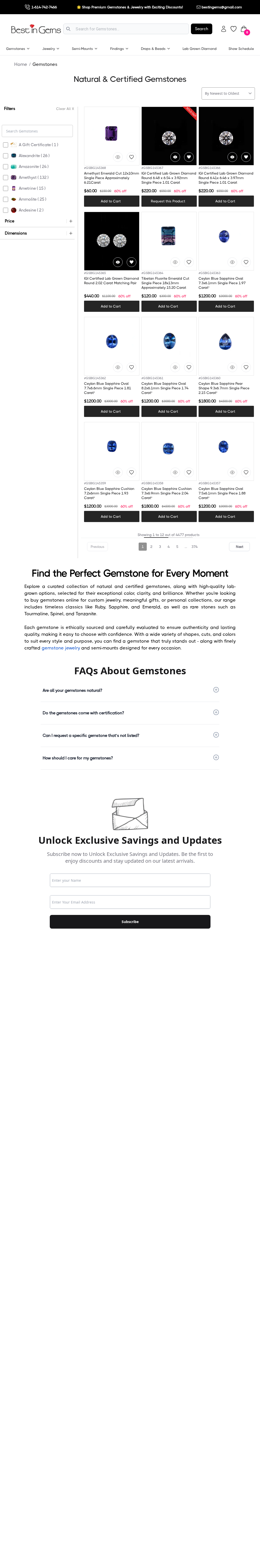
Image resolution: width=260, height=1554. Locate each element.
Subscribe (130, 921)
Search (201, 28)
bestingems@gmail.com (222, 7)
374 (194, 547)
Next (239, 547)
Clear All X (65, 109)
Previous (97, 547)
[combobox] (126, 29)
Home (20, 64)
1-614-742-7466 (44, 7)
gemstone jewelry (61, 647)
